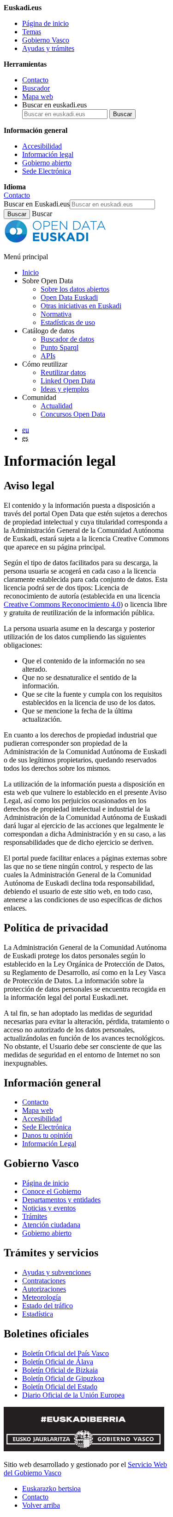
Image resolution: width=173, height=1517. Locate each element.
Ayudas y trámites (48, 48)
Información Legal (49, 1144)
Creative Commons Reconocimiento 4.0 (62, 604)
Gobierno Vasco (45, 40)
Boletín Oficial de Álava (57, 1362)
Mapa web (37, 96)
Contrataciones (44, 1281)
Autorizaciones (44, 1289)
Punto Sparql (59, 347)
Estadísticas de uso (68, 322)
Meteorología (41, 1297)
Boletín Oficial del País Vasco (65, 1353)
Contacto (35, 80)
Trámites (34, 1216)
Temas (31, 32)
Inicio (30, 272)
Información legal (47, 154)
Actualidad (56, 406)
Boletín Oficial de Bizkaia (60, 1370)
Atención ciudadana (51, 1225)
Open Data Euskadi (69, 297)
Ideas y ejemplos (65, 389)
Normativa (56, 314)
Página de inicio (45, 23)
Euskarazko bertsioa (51, 1488)
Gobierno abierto (47, 163)
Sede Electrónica (46, 171)
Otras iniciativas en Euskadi (81, 306)
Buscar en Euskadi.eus (37, 204)
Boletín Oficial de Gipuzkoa (63, 1378)
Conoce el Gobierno (51, 1191)
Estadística (37, 1314)
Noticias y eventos (49, 1208)
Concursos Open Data (73, 414)
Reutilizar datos (63, 372)
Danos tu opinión (47, 1135)
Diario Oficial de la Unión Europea (73, 1395)
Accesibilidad (42, 146)
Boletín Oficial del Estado (59, 1387)
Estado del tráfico (47, 1306)
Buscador (36, 88)
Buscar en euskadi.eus (54, 105)
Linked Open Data (68, 381)
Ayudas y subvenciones (56, 1272)
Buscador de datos (67, 339)
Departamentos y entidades (61, 1200)
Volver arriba (41, 1505)
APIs (48, 356)
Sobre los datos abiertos (75, 289)
